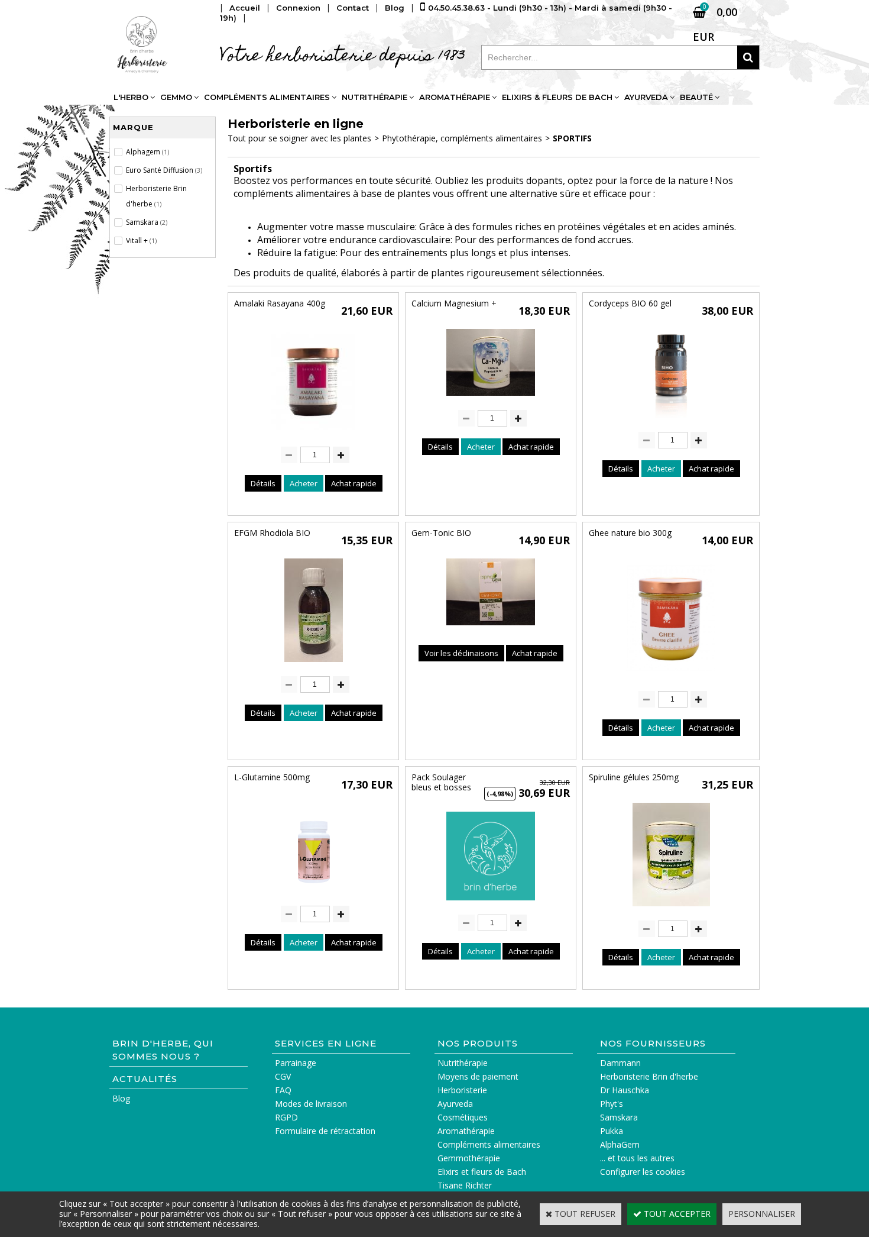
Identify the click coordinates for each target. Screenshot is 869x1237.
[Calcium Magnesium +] (490, 398)
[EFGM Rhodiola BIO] (313, 664)
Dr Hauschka (624, 1090)
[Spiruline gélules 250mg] (671, 909)
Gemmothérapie (468, 1158)
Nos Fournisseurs (653, 1043)
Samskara (619, 1117)
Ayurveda (646, 97)
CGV (283, 1076)
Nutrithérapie (374, 97)
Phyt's (611, 1103)
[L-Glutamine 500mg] (313, 894)
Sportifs (572, 138)
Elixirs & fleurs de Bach (557, 97)
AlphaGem (620, 1144)
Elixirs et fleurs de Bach (481, 1171)
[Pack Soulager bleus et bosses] (490, 903)
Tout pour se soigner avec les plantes (299, 138)
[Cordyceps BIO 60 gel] (671, 420)
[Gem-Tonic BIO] (490, 628)
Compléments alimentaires (267, 97)
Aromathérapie (454, 97)
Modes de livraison (311, 1103)
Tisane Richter (464, 1185)
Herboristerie (462, 1090)
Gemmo (176, 97)
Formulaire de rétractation (325, 1130)
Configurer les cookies (642, 1171)
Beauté (696, 97)
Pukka (611, 1130)
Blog (121, 1098)
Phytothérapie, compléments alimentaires (462, 138)
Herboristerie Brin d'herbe (649, 1076)
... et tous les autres (637, 1158)
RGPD (286, 1117)
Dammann (620, 1062)
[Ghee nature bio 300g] (671, 679)
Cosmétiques (462, 1117)
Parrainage (295, 1062)
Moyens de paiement (477, 1076)
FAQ (283, 1090)
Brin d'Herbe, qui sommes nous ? (162, 1050)
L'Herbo (131, 97)
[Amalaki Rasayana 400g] (313, 435)
